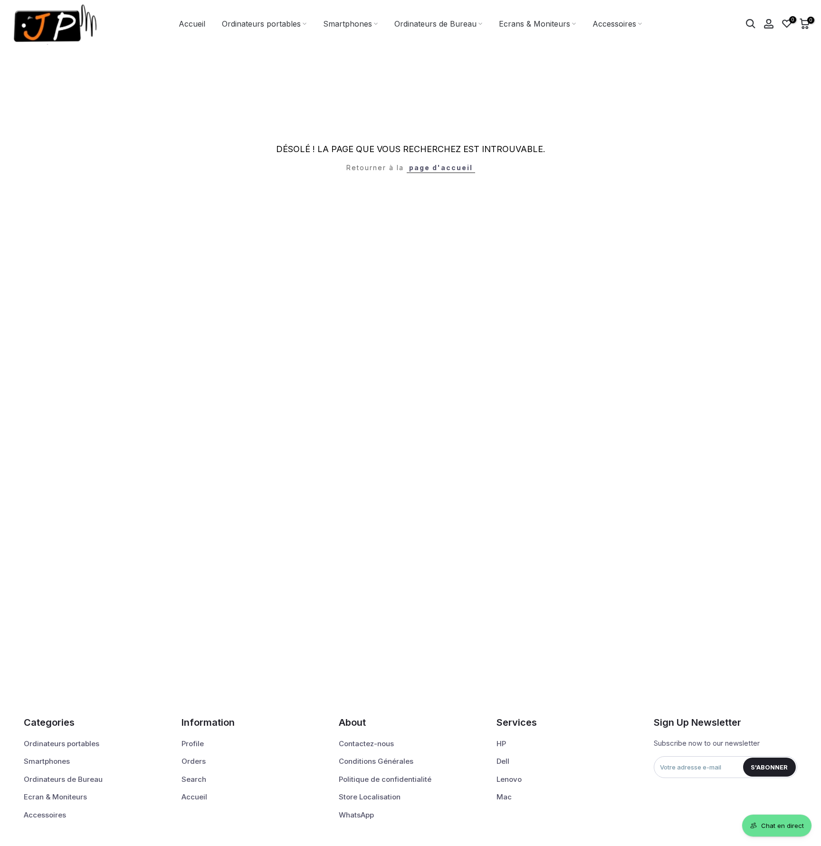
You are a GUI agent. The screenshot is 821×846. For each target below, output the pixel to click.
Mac (504, 796)
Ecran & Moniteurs (55, 796)
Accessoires (614, 24)
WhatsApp (356, 814)
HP (501, 743)
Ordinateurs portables (261, 24)
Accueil (192, 24)
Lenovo (509, 779)
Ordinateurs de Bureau (435, 24)
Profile (192, 743)
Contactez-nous (366, 743)
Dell (502, 761)
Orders (193, 761)
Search (193, 779)
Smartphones (347, 24)
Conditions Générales (376, 761)
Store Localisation (370, 796)
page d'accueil (441, 167)
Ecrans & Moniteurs (534, 24)
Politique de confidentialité (385, 779)
